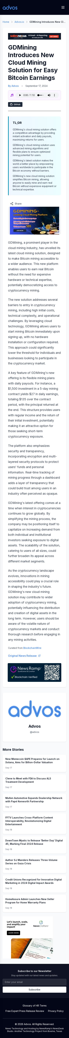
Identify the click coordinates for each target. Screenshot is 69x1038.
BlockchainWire (32, 647)
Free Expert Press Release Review (25, 1011)
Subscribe (34, 989)
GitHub (17, 104)
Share (18, 203)
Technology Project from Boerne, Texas (42, 1031)
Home (6, 21)
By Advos (13, 85)
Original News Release (22, 655)
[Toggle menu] (63, 7)
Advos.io (19, 21)
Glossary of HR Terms (35, 1005)
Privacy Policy (56, 1011)
